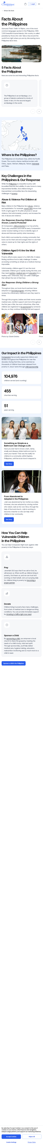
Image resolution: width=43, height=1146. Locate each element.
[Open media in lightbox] (19, 324)
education (33, 273)
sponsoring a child (13, 638)
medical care (21, 273)
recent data (28, 208)
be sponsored (26, 307)
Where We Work (9, 11)
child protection (19, 226)
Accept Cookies (11, 1137)
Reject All (32, 1137)
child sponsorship (31, 367)
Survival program (17, 291)
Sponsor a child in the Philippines (13, 663)
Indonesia (35, 164)
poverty (14, 193)
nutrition (12, 273)
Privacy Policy (32, 1142)
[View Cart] (25, 4)
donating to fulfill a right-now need (18, 614)
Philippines (13, 184)
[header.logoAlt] (8, 6)
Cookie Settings (11, 1142)
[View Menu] (39, 4)
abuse (30, 206)
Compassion (6, 357)
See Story (9, 464)
